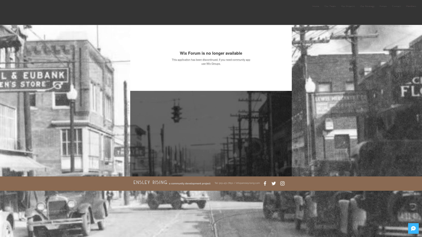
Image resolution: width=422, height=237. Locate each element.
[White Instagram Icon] (282, 183)
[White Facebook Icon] (265, 183)
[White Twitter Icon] (274, 183)
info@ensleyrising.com (248, 183)
